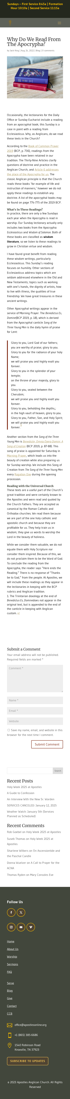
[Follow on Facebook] (11, 912)
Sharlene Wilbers (17, 851)
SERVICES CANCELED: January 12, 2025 (32, 805)
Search (58, 770)
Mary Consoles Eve (41, 875)
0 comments (48, 50)
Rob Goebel (14, 832)
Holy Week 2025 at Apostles (24, 787)
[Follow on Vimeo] (31, 927)
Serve (10, 983)
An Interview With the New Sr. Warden (30, 799)
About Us (12, 949)
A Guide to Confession (20, 793)
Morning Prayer (16, 455)
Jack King (14, 50)
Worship (12, 956)
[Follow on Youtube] (21, 927)
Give (9, 998)
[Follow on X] (21, 912)
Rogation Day (22, 474)
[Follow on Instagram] (11, 927)
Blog (38, 50)
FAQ (9, 972)
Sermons (12, 964)
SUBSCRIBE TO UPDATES (27, 1061)
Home (10, 941)
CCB (9, 1013)
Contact (12, 1006)
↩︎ (18, 613)
